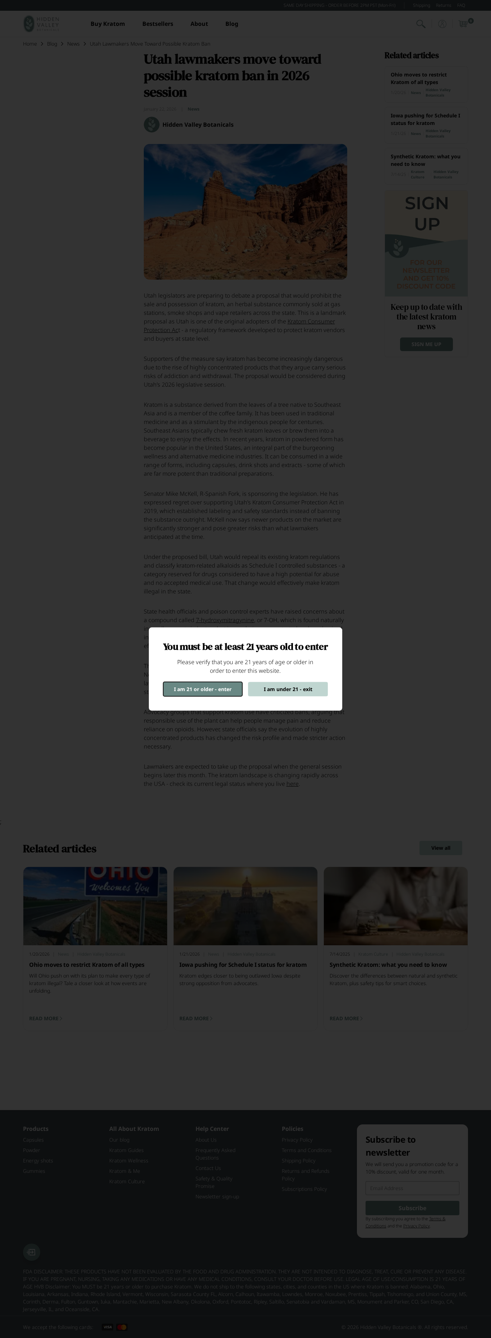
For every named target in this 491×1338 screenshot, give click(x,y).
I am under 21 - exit (288, 689)
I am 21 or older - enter (202, 689)
